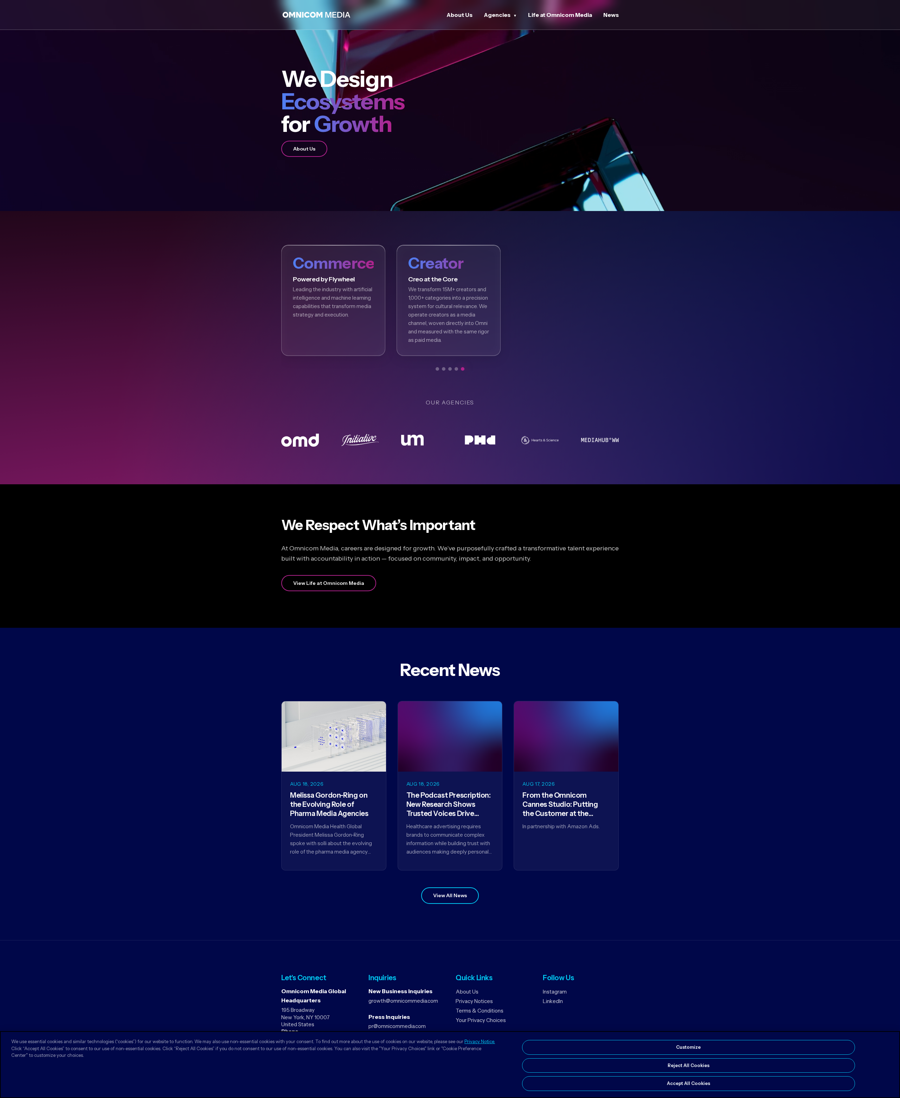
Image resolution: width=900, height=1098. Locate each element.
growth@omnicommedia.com (403, 1000)
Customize (688, 1047)
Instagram (555, 991)
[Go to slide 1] (437, 369)
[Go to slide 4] (456, 369)
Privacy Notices (474, 1001)
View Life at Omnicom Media (328, 583)
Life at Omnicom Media (560, 15)
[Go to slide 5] (462, 369)
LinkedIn (553, 1001)
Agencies (497, 15)
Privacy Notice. (479, 1041)
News (611, 15)
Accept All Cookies (688, 1083)
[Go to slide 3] (450, 369)
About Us (459, 15)
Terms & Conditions (479, 1010)
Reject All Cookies (688, 1065)
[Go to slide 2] (443, 369)
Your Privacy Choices (481, 1020)
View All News (450, 895)
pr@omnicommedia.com (397, 1026)
